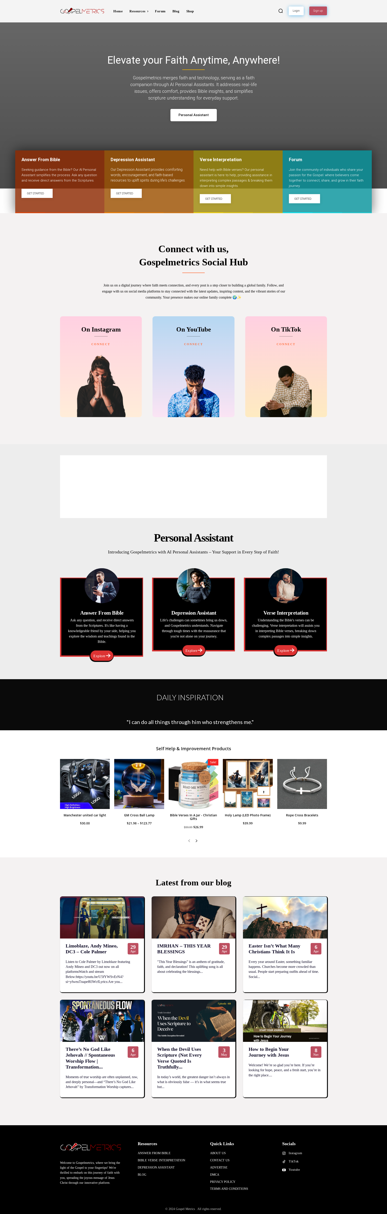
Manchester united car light (85, 815)
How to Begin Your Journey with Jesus (269, 1052)
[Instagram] (284, 1153)
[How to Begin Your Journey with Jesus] (285, 1021)
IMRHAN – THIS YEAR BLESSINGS (184, 948)
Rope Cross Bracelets (302, 815)
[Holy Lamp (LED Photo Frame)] (248, 784)
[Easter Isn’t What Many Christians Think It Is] (285, 918)
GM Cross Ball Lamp (139, 815)
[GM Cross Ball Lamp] (139, 784)
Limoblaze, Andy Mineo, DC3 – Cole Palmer (92, 948)
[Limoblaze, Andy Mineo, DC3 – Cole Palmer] (102, 918)
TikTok (294, 1161)
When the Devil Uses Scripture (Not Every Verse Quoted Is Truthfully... (179, 1058)
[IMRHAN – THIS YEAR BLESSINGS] (194, 918)
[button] (280, 10)
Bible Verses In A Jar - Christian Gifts (193, 817)
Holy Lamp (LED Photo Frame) (248, 815)
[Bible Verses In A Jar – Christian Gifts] (193, 784)
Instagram (295, 1153)
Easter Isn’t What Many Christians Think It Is (274, 948)
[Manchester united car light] (85, 784)
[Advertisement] (193, 486)
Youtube (294, 1169)
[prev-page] (189, 841)
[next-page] (196, 841)
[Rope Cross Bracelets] (302, 784)
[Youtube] (284, 1170)
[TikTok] (284, 1161)
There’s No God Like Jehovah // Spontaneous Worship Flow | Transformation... (90, 1058)
